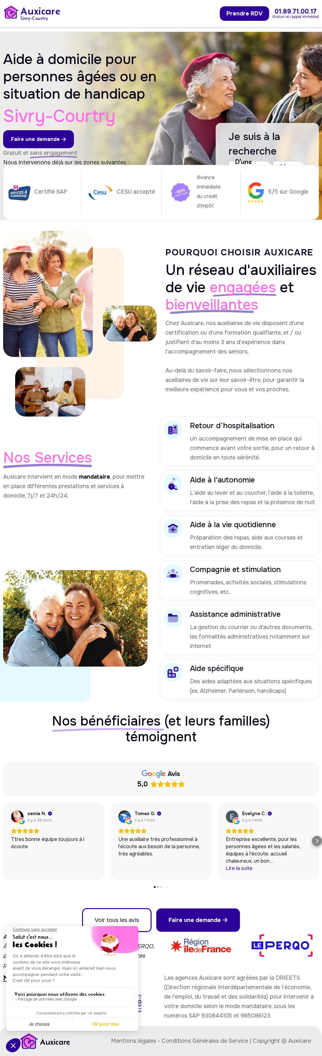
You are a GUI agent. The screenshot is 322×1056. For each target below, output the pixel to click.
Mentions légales (133, 1040)
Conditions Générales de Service (205, 1040)
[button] (5, 841)
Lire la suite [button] (239, 868)
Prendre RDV (244, 13)
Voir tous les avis (117, 920)
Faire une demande (38, 139)
